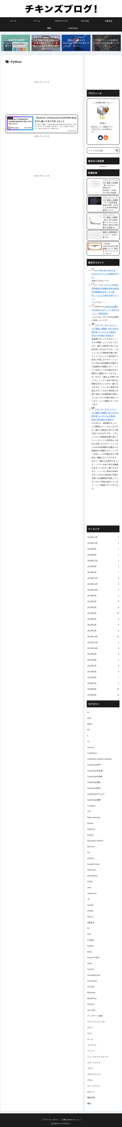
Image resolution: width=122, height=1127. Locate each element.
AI (88, 712)
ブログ (90, 1068)
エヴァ (90, 1027)
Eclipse (90, 834)
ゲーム (90, 1039)
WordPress (92, 998)
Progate (90, 939)
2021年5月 (103, 677)
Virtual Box (92, 980)
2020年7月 (103, 683)
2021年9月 (103, 653)
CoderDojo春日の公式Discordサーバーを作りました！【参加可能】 (105, 310)
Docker (90, 823)
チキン (103, 123)
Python (90, 945)
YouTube (91, 1010)
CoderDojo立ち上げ (95, 793)
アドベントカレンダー (96, 1021)
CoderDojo (92, 753)
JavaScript (92, 893)
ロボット (91, 1091)
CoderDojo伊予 (94, 764)
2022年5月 (103, 607)
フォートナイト (94, 1062)
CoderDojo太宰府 (95, 776)
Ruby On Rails (93, 957)
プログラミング (94, 1074)
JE (88, 899)
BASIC (90, 723)
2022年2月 (103, 624)
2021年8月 (103, 659)
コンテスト (92, 1044)
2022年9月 (103, 595)
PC (88, 928)
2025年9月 (103, 548)
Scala (89, 963)
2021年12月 (103, 636)
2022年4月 (103, 613)
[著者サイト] (100, 137)
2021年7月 (103, 665)
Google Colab (93, 864)
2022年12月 (103, 578)
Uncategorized (93, 974)
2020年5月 (103, 694)
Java (89, 887)
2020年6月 (103, 689)
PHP (89, 934)
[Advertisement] (41, 72)
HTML (90, 881)
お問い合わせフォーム (70, 1119)
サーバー (91, 1050)
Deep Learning (93, 817)
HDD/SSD (91, 869)
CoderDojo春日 (94, 782)
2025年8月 (103, 554)
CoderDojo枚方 (94, 788)
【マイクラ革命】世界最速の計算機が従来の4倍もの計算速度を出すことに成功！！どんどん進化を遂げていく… (105, 291)
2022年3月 (103, 619)
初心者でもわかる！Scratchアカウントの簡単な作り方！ (105, 274)
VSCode (90, 986)
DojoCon (91, 829)
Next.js (90, 916)
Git (88, 852)
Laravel (90, 904)
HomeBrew (92, 875)
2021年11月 (103, 642)
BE (88, 729)
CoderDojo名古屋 (95, 770)
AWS (89, 718)
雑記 (89, 1103)
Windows (91, 992)
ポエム (90, 1080)
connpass (91, 805)
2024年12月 (103, 560)
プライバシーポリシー (51, 1119)
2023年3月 (103, 572)
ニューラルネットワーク (97, 1056)
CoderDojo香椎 (94, 799)
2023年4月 (103, 566)
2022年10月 (103, 589)
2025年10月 (103, 543)
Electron (91, 846)
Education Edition (95, 840)
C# (88, 741)
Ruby (89, 951)
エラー (90, 1033)
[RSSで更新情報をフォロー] (105, 137)
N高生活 (90, 922)
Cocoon (90, 747)
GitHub (90, 858)
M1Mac (90, 910)
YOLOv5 (90, 1004)
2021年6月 (103, 671)
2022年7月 (103, 601)
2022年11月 (103, 583)
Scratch (90, 969)
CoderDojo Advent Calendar (99, 758)
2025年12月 (103, 537)
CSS (89, 811)
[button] (117, 150)
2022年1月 (103, 630)
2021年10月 (103, 648)
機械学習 (91, 1097)
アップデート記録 (94, 1015)
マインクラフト (94, 1085)
